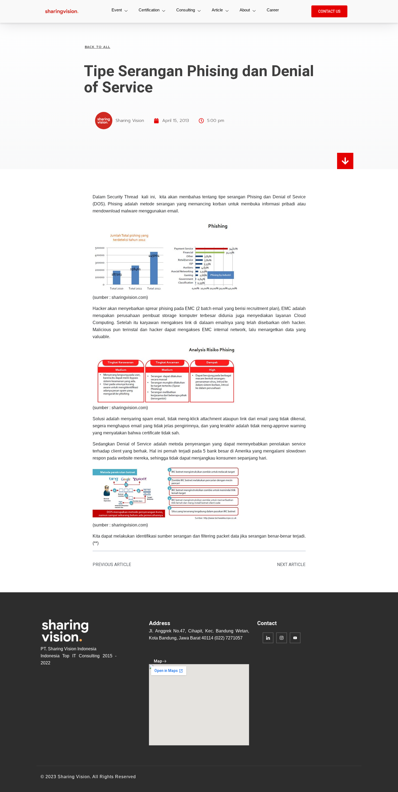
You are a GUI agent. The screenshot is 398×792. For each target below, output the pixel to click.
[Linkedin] (268, 637)
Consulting (185, 10)
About (245, 10)
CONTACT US (329, 11)
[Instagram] (281, 637)
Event (117, 10)
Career (273, 10)
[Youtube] (295, 637)
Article (217, 10)
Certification (149, 10)
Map (158, 661)
